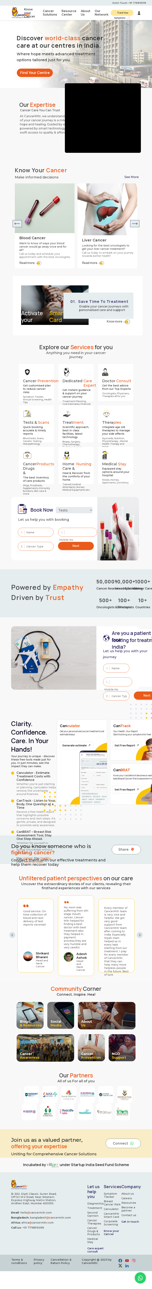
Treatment (94, 1208)
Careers (126, 1198)
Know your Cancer (111, 1232)
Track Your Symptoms (121, 13)
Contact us (128, 1215)
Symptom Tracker (110, 1195)
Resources (128, 1202)
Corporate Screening (111, 1223)
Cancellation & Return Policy (61, 1261)
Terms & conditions (19, 1261)
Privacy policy (39, 1261)
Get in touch (130, 1221)
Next (75, 546)
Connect (120, 1143)
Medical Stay (92, 1240)
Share (123, 849)
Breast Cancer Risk (112, 1203)
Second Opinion (93, 1214)
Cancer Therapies (94, 1222)
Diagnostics (95, 1203)
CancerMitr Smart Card (111, 1215)
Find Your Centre (35, 72)
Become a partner (128, 1209)
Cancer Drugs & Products (93, 1231)
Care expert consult (95, 1250)
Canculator (111, 1209)
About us (127, 1193)
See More (131, 177)
